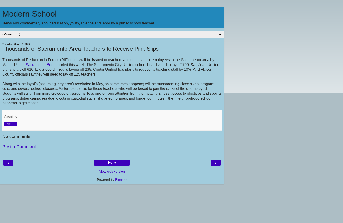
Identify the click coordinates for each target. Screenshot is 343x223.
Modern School (29, 13)
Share (10, 123)
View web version (112, 171)
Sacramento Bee (39, 65)
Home (112, 162)
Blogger (120, 179)
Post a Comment (19, 146)
